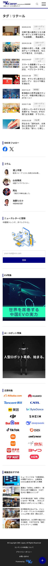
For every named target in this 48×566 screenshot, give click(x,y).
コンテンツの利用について (24, 547)
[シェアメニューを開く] (42, 560)
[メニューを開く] (44, 4)
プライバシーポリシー (24, 552)
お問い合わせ (24, 556)
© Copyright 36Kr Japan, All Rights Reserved (24, 543)
